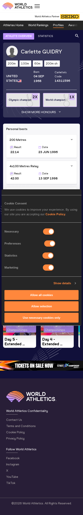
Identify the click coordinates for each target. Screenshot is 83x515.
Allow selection (41, 306)
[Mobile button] (37, 6)
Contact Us (14, 420)
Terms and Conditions (21, 426)
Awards (73, 25)
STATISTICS (45, 36)
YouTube (12, 477)
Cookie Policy (55, 214)
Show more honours (38, 112)
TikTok (10, 483)
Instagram (12, 464)
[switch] (49, 243)
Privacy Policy (15, 438)
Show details (62, 283)
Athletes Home (13, 25)
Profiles (58, 25)
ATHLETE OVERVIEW (18, 36)
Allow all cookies (41, 294)
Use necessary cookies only (41, 317)
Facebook (12, 458)
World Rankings (38, 25)
